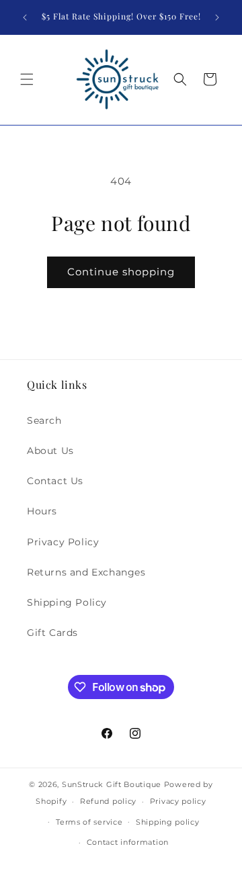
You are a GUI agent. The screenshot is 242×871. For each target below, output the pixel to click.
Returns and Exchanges (86, 572)
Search (44, 420)
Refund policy (108, 801)
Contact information (128, 842)
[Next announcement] (217, 17)
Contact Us (55, 481)
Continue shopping (121, 271)
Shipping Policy (67, 602)
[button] (27, 79)
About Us (50, 451)
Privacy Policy (63, 542)
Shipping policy (168, 822)
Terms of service (89, 822)
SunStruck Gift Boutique (111, 784)
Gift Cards (52, 633)
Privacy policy (178, 801)
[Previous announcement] (25, 17)
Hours (42, 511)
